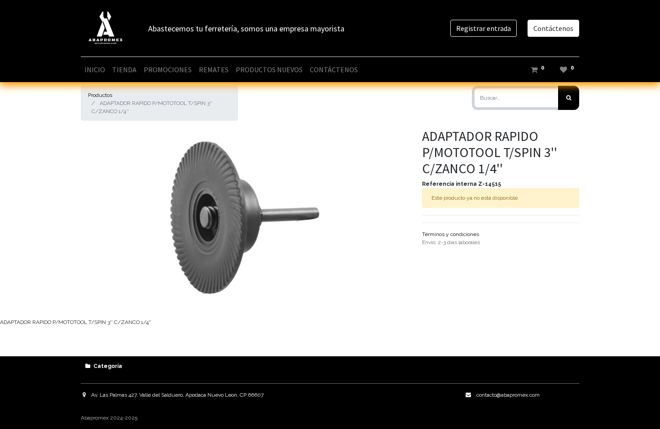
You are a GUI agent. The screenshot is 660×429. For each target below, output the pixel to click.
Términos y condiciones (450, 234)
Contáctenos (553, 28)
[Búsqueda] (568, 98)
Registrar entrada (483, 28)
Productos (100, 95)
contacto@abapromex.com (508, 395)
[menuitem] (95, 70)
